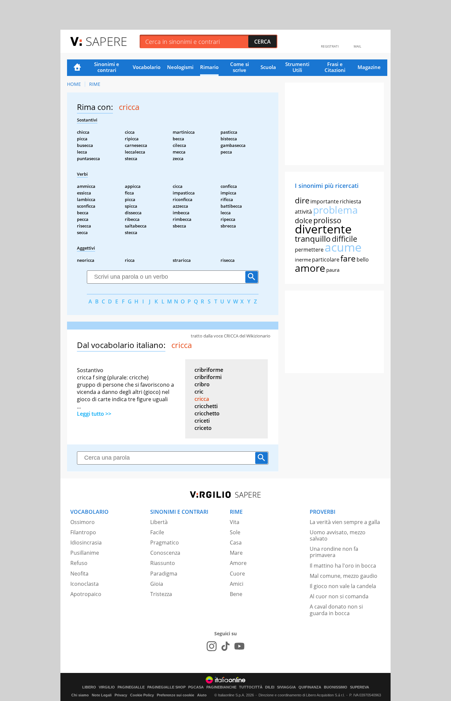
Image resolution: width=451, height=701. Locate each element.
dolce (303, 220)
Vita (234, 522)
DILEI (269, 687)
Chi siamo (80, 695)
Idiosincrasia (86, 542)
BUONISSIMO (335, 687)
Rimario (209, 67)
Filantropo (83, 532)
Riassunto (162, 563)
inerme (303, 259)
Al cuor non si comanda (339, 596)
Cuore (237, 573)
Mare (236, 552)
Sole (235, 532)
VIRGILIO (107, 687)
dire (302, 200)
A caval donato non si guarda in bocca (336, 609)
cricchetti (206, 406)
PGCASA (196, 687)
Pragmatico (164, 542)
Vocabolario (146, 67)
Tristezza (161, 594)
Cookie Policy (142, 695)
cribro (202, 384)
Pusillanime (84, 552)
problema (335, 210)
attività (303, 211)
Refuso (78, 563)
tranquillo (313, 238)
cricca (201, 399)
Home (77, 67)
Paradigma (163, 573)
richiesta (350, 201)
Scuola (268, 67)
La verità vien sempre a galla (345, 522)
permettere (309, 249)
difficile (344, 238)
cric (198, 391)
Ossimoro (82, 522)
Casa (236, 542)
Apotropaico (85, 594)
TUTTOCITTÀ (250, 687)
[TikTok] (225, 646)
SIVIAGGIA (286, 687)
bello (363, 259)
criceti (202, 420)
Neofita (79, 573)
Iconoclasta (84, 583)
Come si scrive (239, 67)
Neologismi (180, 67)
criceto (203, 428)
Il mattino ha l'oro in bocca (343, 565)
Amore (238, 563)
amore (310, 268)
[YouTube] (239, 646)
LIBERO (89, 687)
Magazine (369, 67)
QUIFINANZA (309, 687)
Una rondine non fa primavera (334, 552)
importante (324, 201)
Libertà (159, 522)
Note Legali (102, 695)
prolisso (327, 220)
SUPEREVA (359, 687)
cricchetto (207, 413)
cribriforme (208, 369)
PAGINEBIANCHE (221, 687)
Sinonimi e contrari (106, 67)
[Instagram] (212, 646)
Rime (94, 84)
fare (348, 258)
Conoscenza (165, 552)
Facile (157, 532)
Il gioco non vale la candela (343, 586)
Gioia (156, 583)
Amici (236, 583)
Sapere (106, 41)
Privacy (121, 695)
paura (332, 269)
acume (343, 247)
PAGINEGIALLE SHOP (166, 687)
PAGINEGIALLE (131, 687)
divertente (323, 229)
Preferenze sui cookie (175, 695)
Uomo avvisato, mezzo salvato (337, 535)
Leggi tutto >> (94, 413)
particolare (325, 259)
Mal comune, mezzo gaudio (343, 575)
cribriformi (208, 377)
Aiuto (202, 695)
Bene (236, 594)
